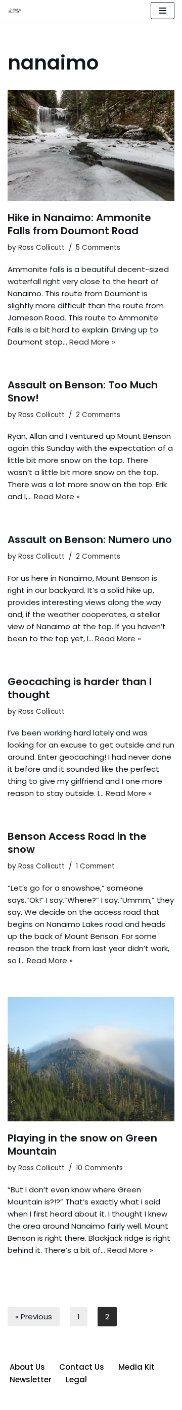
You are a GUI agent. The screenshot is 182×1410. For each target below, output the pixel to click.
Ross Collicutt (41, 247)
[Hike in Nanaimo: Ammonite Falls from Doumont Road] (91, 145)
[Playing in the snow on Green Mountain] (91, 1059)
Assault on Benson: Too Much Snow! (83, 391)
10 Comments (99, 1168)
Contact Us (81, 1367)
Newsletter (31, 1379)
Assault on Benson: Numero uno (90, 539)
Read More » (92, 342)
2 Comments (98, 415)
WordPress (127, 1399)
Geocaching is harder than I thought (80, 688)
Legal (76, 1379)
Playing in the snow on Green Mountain (82, 1144)
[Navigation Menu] (162, 10)
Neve (44, 1399)
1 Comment (95, 866)
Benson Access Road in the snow (77, 842)
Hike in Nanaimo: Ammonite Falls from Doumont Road (79, 224)
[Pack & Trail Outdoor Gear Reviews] (16, 11)
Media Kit (136, 1367)
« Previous (33, 1316)
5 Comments (98, 247)
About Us (27, 1367)
